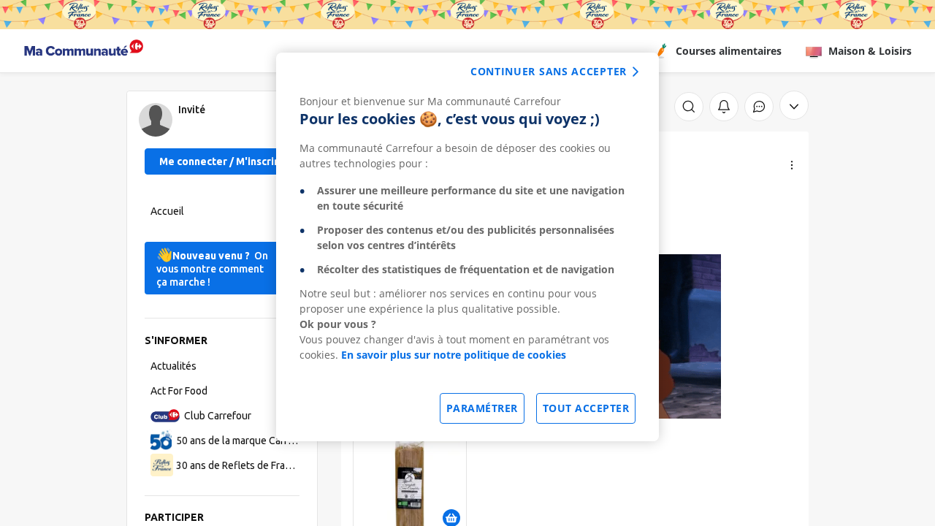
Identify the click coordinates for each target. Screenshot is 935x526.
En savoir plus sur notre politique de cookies (453, 355)
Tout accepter (586, 408)
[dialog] (467, 247)
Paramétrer (482, 408)
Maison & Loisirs (870, 51)
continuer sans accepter (548, 71)
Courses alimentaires (729, 51)
